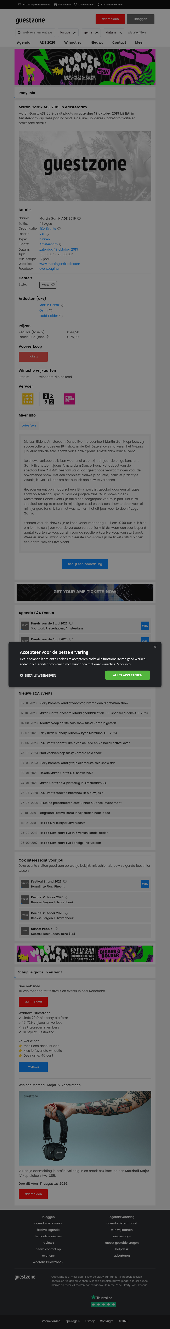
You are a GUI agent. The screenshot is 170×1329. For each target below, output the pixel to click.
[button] (38, 675)
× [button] (154, 646)
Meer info (124, 664)
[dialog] (85, 664)
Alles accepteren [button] (127, 675)
